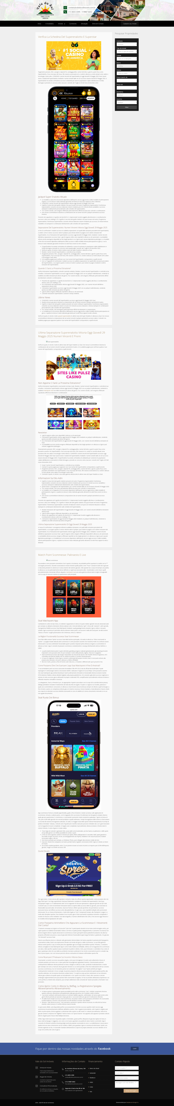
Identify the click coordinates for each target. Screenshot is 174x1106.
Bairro (119, 63)
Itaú (91, 1091)
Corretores (72, 24)
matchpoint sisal (48, 390)
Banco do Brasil (94, 1068)
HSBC (91, 1082)
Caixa (91, 1087)
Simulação (84, 24)
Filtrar (126, 107)
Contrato (120, 41)
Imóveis (60, 24)
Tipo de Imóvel (121, 48)
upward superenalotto (64, 316)
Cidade (119, 55)
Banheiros (120, 92)
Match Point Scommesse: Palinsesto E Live (62, 554)
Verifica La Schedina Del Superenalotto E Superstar (67, 36)
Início (39, 24)
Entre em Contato (98, 24)
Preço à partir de (122, 77)
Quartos (119, 99)
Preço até (120, 84)
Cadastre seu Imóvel (129, 24)
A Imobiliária (49, 24)
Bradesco (92, 1078)
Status (119, 70)
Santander (93, 1073)
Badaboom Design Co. (133, 1102)
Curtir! (134, 1048)
